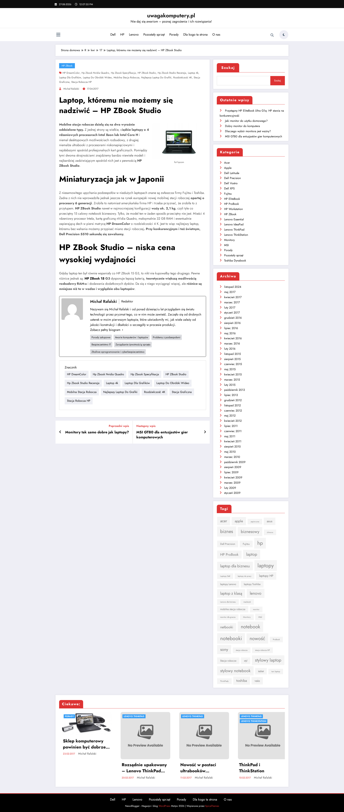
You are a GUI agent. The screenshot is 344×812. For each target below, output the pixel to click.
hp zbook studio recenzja (172, 73)
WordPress (164, 806)
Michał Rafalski (71, 89)
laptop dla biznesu (235, 566)
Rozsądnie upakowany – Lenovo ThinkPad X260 (84, 768)
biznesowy (250, 532)
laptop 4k (193, 73)
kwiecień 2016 (233, 338)
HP (122, 34)
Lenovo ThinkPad (234, 230)
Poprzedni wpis (119, 426)
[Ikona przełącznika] (58, 35)
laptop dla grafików (70, 77)
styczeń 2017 (232, 312)
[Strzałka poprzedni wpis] (60, 432)
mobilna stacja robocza (126, 77)
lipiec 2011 (231, 426)
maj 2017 (229, 292)
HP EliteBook (232, 199)
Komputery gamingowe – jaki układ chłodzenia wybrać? (261, 768)
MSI (226, 245)
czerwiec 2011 (233, 431)
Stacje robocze (228, 660)
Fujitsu (228, 194)
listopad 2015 (232, 354)
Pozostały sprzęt (154, 34)
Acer (227, 163)
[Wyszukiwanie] (272, 35)
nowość (257, 638)
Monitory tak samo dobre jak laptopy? (97, 432)
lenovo (255, 593)
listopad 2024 (232, 287)
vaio (257, 681)
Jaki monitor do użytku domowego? (246, 121)
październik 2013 (234, 390)
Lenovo (134, 34)
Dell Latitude (231, 173)
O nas (216, 34)
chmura (270, 532)
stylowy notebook (235, 671)
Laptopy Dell (225, 576)
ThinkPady (224, 681)
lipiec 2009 (231, 472)
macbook (247, 602)
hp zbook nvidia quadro (95, 73)
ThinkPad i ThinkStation (191, 768)
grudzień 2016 (233, 318)
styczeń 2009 (232, 493)
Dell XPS (229, 188)
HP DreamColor (71, 73)
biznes (226, 531)
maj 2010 (230, 452)
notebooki (231, 638)
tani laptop (275, 671)
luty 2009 (230, 488)
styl (245, 660)
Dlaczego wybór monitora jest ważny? (248, 131)
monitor (256, 609)
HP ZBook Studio (147, 73)
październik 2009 (234, 462)
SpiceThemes (212, 806)
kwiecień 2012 (233, 421)
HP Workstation (233, 209)
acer (223, 521)
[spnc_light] (283, 34)
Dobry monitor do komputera (242, 126)
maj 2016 (230, 333)
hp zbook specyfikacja (123, 73)
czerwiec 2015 (233, 364)
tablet (261, 671)
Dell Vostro (231, 183)
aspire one (255, 521)
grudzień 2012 (233, 400)
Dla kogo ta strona (195, 34)
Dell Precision (232, 178)
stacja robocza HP (81, 82)
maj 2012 (230, 416)
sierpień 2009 (232, 467)
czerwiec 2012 (233, 411)
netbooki (226, 627)
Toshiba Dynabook (235, 260)
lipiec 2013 (231, 395)
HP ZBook (67, 65)
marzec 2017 (232, 302)
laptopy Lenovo (228, 584)
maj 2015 (230, 369)
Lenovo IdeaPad (233, 224)
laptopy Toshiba (252, 584)
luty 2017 (229, 307)
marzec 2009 (232, 483)
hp (260, 543)
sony (224, 649)
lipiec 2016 (231, 328)
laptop (251, 554)
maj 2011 (229, 436)
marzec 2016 (232, 343)
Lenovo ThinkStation (236, 235)
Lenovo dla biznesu (228, 602)
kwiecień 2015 (233, 374)
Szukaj (228, 67)
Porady (174, 34)
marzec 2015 (232, 380)
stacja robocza (241, 650)
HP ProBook (231, 204)
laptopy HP (266, 576)
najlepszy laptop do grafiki (156, 77)
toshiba (241, 680)
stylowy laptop (268, 660)
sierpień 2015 (232, 359)
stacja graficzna (182, 392)
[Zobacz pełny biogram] (122, 329)
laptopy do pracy (244, 576)
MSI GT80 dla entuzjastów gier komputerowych (162, 435)
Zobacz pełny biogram (105, 329)
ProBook (276, 639)
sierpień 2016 (232, 323)
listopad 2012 (232, 405)
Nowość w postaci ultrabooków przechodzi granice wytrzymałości (140, 768)
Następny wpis (146, 426)
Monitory (229, 240)
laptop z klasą (231, 593)
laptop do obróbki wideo (97, 77)
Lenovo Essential (234, 219)
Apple (227, 168)
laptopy (265, 565)
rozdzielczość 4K (182, 77)
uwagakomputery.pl (171, 15)
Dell (113, 34)
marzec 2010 (232, 457)
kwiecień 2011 (232, 441)
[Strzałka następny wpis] (205, 432)
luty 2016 (229, 349)
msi (260, 617)
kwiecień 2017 (233, 297)
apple (239, 521)
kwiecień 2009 (233, 477)
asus (269, 521)
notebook (250, 626)
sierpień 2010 (232, 446)
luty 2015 (229, 385)
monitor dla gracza (227, 617)
